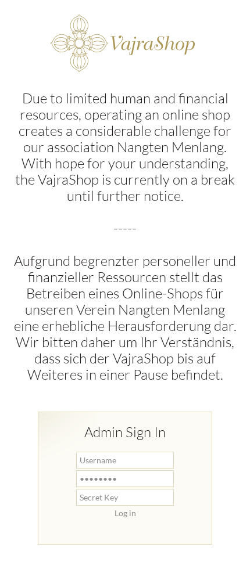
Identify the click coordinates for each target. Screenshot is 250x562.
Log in (125, 513)
